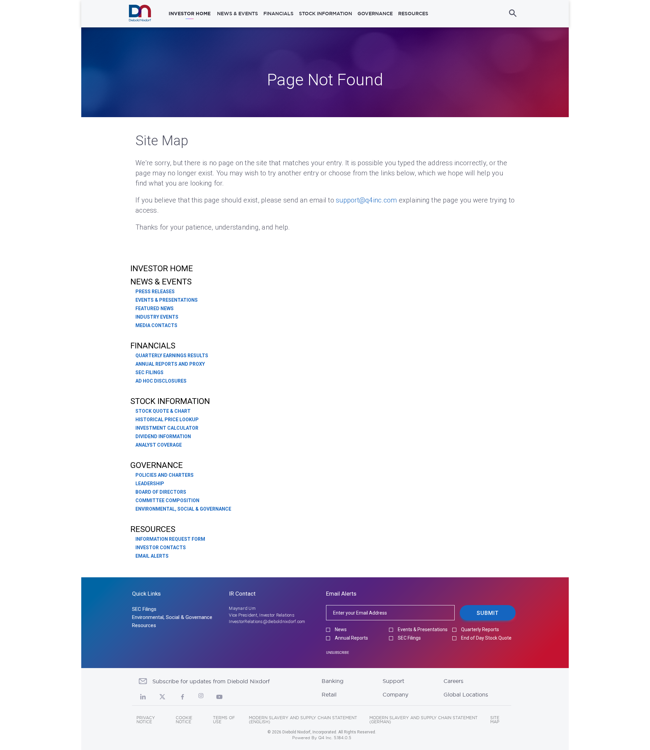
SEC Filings (149, 372)
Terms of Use (224, 719)
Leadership (149, 483)
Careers (453, 681)
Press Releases (155, 291)
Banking (333, 681)
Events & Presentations (166, 300)
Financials (152, 346)
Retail (329, 694)
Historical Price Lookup (167, 419)
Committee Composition (167, 500)
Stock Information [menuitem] (325, 13)
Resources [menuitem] (413, 13)
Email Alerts (152, 556)
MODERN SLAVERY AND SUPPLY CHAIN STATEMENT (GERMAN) (423, 719)
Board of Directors (160, 492)
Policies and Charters (164, 475)
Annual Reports (351, 638)
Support (393, 681)
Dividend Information (163, 436)
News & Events (161, 282)
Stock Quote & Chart (163, 411)
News (341, 629)
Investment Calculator (166, 428)
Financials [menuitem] (278, 13)
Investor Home (161, 268)
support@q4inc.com (366, 200)
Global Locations (465, 694)
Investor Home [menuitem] (190, 13)
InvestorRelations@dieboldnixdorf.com (267, 621)
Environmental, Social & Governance (183, 509)
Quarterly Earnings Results (171, 355)
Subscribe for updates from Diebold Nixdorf (211, 681)
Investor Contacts (160, 547)
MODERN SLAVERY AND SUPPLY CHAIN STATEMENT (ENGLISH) (303, 719)
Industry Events (156, 317)
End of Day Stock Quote (486, 638)
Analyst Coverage (158, 445)
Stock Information (170, 401)
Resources (152, 529)
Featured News (154, 308)
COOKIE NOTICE (184, 719)
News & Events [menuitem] (237, 13)
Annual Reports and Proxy (170, 364)
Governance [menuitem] (375, 13)
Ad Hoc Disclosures (161, 381)
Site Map (494, 719)
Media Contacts (156, 325)
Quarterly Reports (480, 629)
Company (395, 694)
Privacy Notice (145, 719)
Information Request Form (170, 539)
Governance (156, 465)
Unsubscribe (337, 653)
